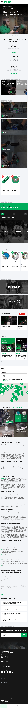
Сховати (3, 594)
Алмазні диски (4, 478)
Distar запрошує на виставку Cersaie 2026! (8, 356)
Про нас (14, 52)
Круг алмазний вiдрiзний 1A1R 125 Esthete (15, 262)
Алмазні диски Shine (6, 326)
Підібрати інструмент (14, 62)
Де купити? (14, 73)
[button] (26, 19)
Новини (3, 353)
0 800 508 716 (4, 656)
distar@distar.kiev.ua (5, 657)
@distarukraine (17, 407)
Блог (2, 336)
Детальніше (5, 380)
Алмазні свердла (4, 511)
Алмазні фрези (4, 494)
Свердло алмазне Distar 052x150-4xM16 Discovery (6, 186)
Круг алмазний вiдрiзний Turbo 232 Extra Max (5, 262)
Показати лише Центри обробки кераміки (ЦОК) (14, 380)
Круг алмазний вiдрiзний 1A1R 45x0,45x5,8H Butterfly (14, 186)
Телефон (4, 634)
